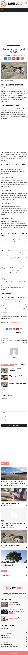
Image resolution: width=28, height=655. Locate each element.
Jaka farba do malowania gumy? (10, 503)
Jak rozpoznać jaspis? (14, 602)
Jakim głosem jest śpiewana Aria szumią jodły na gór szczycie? (13, 524)
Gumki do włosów (5, 635)
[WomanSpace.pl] (14, 4)
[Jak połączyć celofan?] (4, 377)
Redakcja (7, 55)
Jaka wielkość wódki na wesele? (6, 341)
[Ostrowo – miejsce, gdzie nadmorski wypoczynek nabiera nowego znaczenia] (14, 473)
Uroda (11, 612)
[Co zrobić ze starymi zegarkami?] (4, 370)
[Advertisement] (14, 26)
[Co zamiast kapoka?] (14, 556)
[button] (26, 10)
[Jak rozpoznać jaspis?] (4, 604)
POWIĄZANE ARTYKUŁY (8, 364)
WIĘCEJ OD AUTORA (20, 364)
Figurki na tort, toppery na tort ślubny (10, 631)
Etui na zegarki (17, 45)
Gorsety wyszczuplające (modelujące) (10, 646)
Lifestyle (2, 479)
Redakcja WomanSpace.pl (6, 485)
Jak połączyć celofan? (15, 376)
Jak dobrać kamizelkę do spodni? (21, 341)
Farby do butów (4, 500)
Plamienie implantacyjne (14, 617)
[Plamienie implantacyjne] (4, 618)
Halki (2, 520)
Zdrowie (11, 618)
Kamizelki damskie (4, 562)
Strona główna (4, 42)
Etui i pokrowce (10, 45)
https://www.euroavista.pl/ (15, 322)
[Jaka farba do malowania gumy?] (14, 494)
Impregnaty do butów (6, 633)
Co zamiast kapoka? (7, 565)
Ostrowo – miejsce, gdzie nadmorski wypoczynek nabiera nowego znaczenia (13, 482)
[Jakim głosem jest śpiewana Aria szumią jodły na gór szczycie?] (14, 514)
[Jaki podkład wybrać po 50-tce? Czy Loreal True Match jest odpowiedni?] (4, 611)
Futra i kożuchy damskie (7, 644)
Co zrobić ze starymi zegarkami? (10, 545)
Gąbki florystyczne (5, 637)
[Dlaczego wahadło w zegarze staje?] (4, 384)
